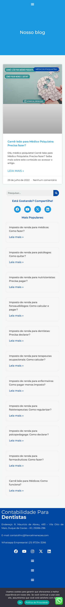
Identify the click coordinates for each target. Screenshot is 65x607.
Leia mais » (16, 171)
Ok (20, 602)
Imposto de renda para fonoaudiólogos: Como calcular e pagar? (29, 306)
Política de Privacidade (37, 602)
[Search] (56, 193)
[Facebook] (17, 209)
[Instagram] (32, 551)
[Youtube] (27, 209)
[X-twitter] (37, 209)
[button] (32, 4)
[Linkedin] (47, 209)
